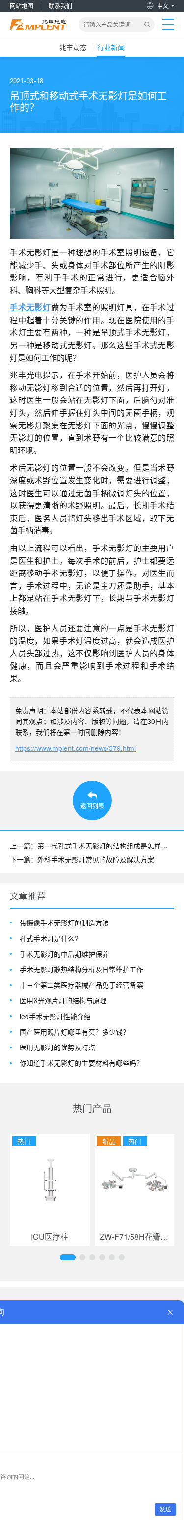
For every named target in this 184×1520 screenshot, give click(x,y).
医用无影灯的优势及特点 (57, 1047)
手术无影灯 (30, 307)
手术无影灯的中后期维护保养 (64, 954)
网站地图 (21, 5)
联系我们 (60, 5)
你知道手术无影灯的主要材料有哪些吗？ (81, 1063)
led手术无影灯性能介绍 (55, 1016)
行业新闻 (111, 47)
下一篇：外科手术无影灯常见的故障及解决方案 (82, 859)
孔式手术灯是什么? (49, 938)
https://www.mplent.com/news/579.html (75, 748)
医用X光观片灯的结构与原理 (63, 1001)
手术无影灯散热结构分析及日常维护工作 (81, 969)
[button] (68, 1257)
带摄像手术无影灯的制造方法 (64, 923)
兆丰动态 (73, 47)
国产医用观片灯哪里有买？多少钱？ (75, 1032)
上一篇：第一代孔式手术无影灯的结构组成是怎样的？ (92, 845)
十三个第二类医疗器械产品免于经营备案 (81, 985)
